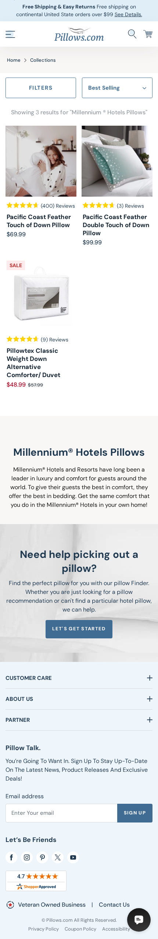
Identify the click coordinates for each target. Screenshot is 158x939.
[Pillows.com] (78, 33)
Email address (25, 796)
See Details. (128, 14)
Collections (43, 60)
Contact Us (114, 904)
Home (14, 60)
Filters (41, 88)
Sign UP (135, 813)
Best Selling (104, 88)
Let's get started (78, 629)
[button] (10, 34)
